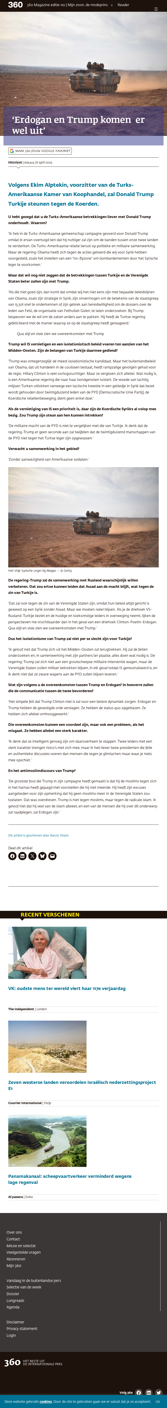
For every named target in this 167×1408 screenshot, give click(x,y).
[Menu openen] (156, 9)
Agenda (13, 1307)
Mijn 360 (14, 1266)
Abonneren (16, 1259)
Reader (123, 5)
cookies (46, 1401)
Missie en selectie (21, 1246)
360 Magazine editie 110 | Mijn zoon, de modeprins (67, 5)
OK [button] (158, 1402)
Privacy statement (22, 1329)
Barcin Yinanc (59, 835)
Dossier (13, 1294)
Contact (13, 1239)
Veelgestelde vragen (24, 1253)
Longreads (15, 1301)
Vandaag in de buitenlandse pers (34, 1281)
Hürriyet (15, 162)
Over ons (14, 1233)
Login (11, 1336)
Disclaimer (15, 1322)
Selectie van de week (24, 1287)
